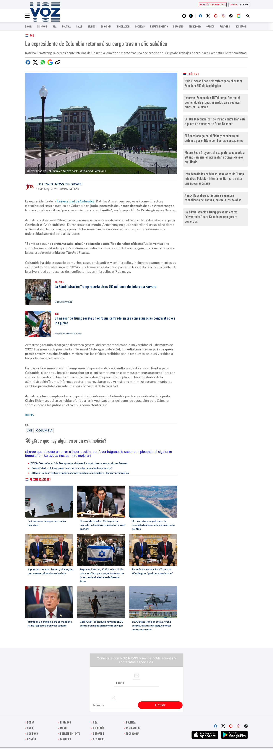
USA (54, 26)
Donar (28, 26)
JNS (32, 36)
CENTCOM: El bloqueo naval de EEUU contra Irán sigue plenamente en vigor (101, 623)
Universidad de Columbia (76, 201)
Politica (66, 26)
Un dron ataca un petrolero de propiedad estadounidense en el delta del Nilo (153, 524)
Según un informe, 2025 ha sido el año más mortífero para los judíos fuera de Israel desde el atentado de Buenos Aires (102, 575)
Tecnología (195, 26)
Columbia (44, 430)
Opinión (210, 26)
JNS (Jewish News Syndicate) (59, 184)
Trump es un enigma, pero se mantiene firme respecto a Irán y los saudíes (50, 623)
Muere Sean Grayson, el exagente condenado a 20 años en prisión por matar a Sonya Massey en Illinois (215, 157)
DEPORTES (178, 26)
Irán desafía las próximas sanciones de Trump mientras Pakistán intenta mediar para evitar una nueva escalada (214, 179)
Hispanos (42, 26)
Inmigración (123, 26)
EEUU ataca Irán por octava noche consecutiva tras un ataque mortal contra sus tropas (151, 625)
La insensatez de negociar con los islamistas (47, 522)
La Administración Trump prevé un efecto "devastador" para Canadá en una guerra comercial (211, 217)
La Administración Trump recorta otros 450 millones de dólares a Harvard (105, 287)
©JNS (29, 415)
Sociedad (140, 26)
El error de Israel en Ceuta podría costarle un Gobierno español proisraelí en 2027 (102, 524)
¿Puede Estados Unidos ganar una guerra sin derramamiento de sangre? (71, 468)
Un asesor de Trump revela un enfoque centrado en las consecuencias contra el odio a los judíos (115, 321)
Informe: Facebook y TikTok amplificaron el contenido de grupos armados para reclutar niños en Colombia (212, 102)
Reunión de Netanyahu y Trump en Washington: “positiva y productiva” (152, 571)
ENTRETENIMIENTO (159, 26)
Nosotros (240, 26)
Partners (225, 26)
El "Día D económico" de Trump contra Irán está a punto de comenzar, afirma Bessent (79, 463)
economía (106, 26)
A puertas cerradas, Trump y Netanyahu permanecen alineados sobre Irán (50, 571)
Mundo (91, 26)
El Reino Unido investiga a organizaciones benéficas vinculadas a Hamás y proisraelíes (79, 472)
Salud (79, 26)
